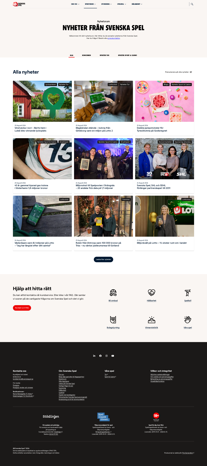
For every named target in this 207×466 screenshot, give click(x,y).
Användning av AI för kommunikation (71, 399)
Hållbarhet (136, 4)
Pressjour (16, 385)
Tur (106, 374)
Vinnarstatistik (151, 327)
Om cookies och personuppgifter (162, 377)
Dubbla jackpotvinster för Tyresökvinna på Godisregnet (152, 129)
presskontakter (114, 38)
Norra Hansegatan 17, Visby (22, 394)
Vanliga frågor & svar (66, 386)
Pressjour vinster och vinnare (23, 388)
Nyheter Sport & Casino (127, 55)
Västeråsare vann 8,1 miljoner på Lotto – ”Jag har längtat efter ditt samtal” (34, 244)
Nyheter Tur (104, 55)
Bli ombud (113, 300)
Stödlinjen (57, 432)
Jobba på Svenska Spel (67, 384)
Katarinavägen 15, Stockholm (23, 396)
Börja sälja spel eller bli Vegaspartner (71, 377)
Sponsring (105, 4)
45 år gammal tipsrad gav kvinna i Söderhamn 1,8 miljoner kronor (31, 187)
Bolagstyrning (113, 327)
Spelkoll (120, 4)
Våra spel (188, 327)
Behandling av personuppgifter (161, 379)
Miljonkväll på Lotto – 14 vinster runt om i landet (162, 243)
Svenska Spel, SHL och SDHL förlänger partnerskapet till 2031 (153, 187)
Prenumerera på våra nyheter (177, 72)
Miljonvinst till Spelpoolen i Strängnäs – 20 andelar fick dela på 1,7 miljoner (95, 187)
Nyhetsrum (89, 4)
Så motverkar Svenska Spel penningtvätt (73, 397)
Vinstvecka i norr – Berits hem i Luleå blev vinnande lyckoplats (30, 129)
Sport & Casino (110, 377)
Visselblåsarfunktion (157, 381)
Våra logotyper (64, 381)
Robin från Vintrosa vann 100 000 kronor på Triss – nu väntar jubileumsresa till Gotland (98, 244)
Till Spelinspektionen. (102, 432)
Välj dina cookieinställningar (160, 374)
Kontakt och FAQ (22, 308)
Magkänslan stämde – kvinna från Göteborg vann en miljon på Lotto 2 (94, 129)
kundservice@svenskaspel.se (23, 379)
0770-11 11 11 (17, 377)
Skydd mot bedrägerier (67, 395)
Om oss (74, 4)
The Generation (187, 453)
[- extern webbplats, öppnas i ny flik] (94, 356)
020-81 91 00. (53, 434)
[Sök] (192, 4)
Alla (71, 55)
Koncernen (86, 55)
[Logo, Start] (19, 4)
